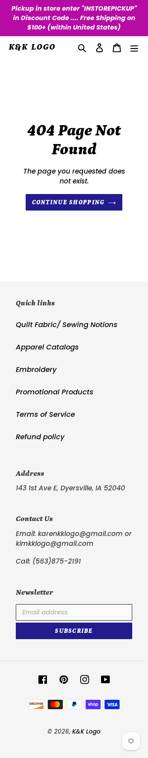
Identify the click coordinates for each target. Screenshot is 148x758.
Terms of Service (45, 414)
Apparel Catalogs (47, 347)
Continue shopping (68, 202)
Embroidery (36, 369)
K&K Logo (32, 47)
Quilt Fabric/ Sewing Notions (67, 324)
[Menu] (134, 47)
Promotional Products (55, 392)
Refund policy (40, 437)
